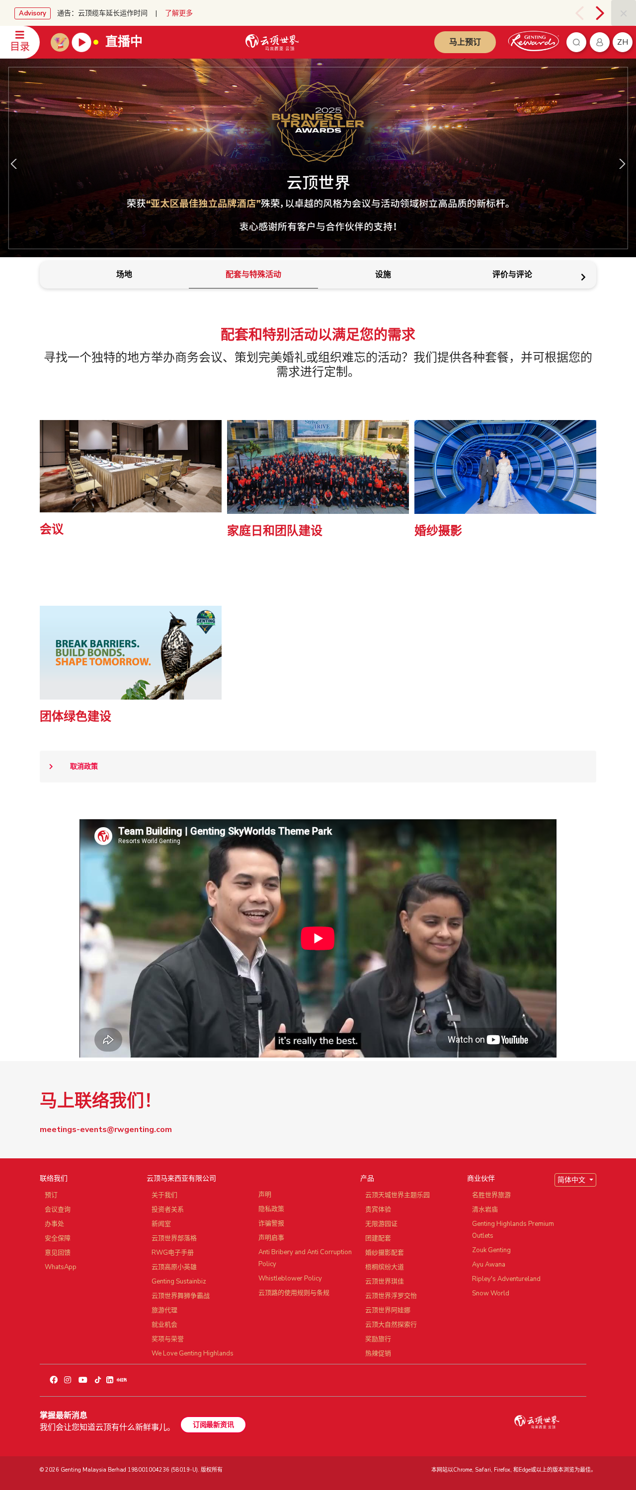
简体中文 (572, 1180)
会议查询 (58, 1209)
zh (622, 42)
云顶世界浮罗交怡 (391, 1295)
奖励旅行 (378, 1339)
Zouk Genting (491, 1250)
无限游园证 (381, 1223)
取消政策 (84, 766)
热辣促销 (378, 1353)
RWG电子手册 (173, 1252)
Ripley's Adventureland (506, 1279)
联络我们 (54, 1178)
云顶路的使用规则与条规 (293, 1292)
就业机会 (164, 1324)
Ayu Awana (488, 1264)
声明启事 (271, 1237)
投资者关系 (168, 1209)
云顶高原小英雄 (174, 1267)
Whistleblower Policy (290, 1278)
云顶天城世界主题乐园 (397, 1195)
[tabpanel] (318, 687)
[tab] (124, 274)
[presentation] (579, 12)
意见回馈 (58, 1252)
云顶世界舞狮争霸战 (181, 1295)
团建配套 (378, 1238)
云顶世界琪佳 (384, 1281)
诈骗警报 (271, 1223)
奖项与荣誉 (168, 1339)
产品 (367, 1178)
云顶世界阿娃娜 (387, 1310)
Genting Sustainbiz (179, 1281)
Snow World (490, 1293)
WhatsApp (61, 1267)
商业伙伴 (481, 1178)
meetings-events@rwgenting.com (106, 1129)
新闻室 (161, 1223)
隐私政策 (271, 1209)
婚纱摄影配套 (384, 1252)
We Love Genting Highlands (193, 1353)
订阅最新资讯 (213, 1424)
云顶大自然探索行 (391, 1324)
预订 (51, 1195)
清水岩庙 (485, 1209)
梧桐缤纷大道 (384, 1267)
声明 (264, 1194)
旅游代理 (164, 1310)
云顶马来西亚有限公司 (181, 1178)
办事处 (54, 1223)
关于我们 (164, 1195)
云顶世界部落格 (174, 1238)
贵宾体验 (378, 1209)
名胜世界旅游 (491, 1195)
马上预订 (465, 42)
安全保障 (58, 1238)
